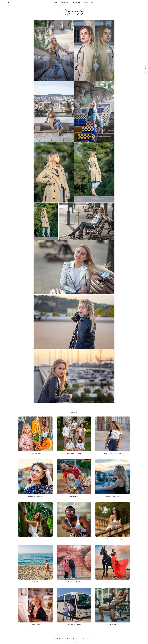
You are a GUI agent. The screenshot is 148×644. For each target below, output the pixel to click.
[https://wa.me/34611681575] (4, 2)
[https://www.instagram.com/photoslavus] (6, 2)
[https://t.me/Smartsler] (8, 2)
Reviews (85, 2)
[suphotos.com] (74, 12)
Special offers (76, 2)
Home (55, 2)
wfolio (75, 642)
